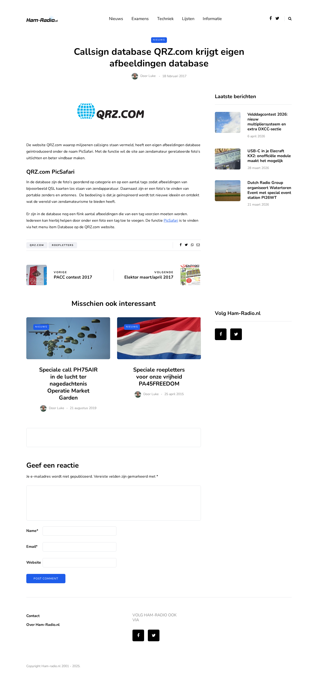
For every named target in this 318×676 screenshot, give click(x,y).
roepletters (63, 245)
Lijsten (188, 18)
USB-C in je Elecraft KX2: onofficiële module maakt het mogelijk (269, 156)
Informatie (212, 18)
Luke (152, 76)
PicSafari (171, 220)
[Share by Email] (198, 245)
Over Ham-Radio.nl (43, 624)
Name (32, 530)
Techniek (165, 18)
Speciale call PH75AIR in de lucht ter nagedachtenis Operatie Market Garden (68, 383)
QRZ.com (37, 245)
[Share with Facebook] (180, 245)
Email (31, 546)
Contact (33, 615)
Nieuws (116, 18)
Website (33, 562)
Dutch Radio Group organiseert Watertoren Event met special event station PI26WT (269, 190)
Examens (140, 18)
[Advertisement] (250, 261)
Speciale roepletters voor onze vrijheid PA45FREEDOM (159, 376)
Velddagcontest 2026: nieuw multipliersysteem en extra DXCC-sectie (267, 122)
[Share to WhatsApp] (192, 245)
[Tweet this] (186, 245)
